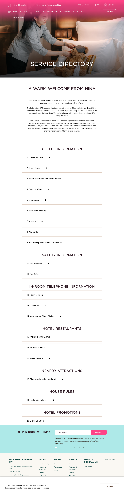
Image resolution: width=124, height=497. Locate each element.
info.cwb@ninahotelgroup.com (19, 475)
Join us (111, 5)
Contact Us (42, 475)
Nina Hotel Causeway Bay (48, 5)
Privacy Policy (96, 438)
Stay (15, 11)
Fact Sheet (72, 475)
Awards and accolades (73, 468)
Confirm (109, 487)
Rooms (56, 464)
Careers (41, 472)
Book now (109, 11)
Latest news (73, 464)
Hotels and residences (42, 468)
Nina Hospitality (44, 464)
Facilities (52, 11)
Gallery (81, 11)
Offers (67, 11)
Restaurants (58, 467)
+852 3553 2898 (14, 472)
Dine (26, 11)
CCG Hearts (18, 17)
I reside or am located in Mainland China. (73, 448)
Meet (38, 11)
